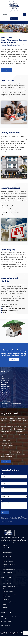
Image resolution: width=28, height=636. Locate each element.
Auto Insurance (7, 556)
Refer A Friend (7, 589)
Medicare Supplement (9, 569)
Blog (4, 604)
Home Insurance (7, 559)
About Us (5, 581)
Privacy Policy (6, 599)
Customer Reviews (8, 591)
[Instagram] (5, 547)
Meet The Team (7, 583)
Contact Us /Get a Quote (9, 594)
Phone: (3, 480)
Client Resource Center (9, 586)
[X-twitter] (8, 547)
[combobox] (12, 14)
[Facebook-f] (2, 547)
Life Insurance (6, 567)
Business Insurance (8, 561)
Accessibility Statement (9, 602)
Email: (2, 487)
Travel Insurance (7, 572)
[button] (26, 22)
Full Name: (4, 474)
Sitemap (5, 607)
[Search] (24, 14)
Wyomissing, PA (8, 539)
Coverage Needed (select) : (8, 493)
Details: (3, 500)
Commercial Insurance (9, 564)
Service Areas (6, 596)
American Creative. (23, 634)
